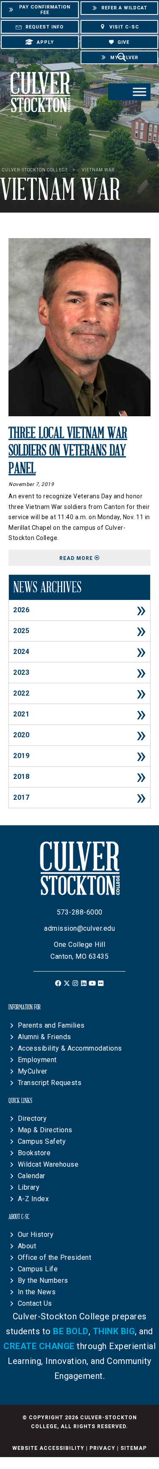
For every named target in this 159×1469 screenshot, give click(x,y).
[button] (58, 983)
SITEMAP (133, 1448)
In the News (37, 1292)
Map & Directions (45, 1130)
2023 (21, 672)
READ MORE (105, 558)
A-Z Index (33, 1199)
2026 (21, 610)
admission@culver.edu (79, 928)
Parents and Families (51, 1025)
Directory (32, 1118)
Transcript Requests (50, 1083)
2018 (21, 777)
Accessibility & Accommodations (70, 1048)
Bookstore (34, 1153)
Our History (36, 1234)
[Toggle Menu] (139, 92)
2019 (21, 756)
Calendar (31, 1176)
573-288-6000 (80, 912)
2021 (21, 714)
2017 (21, 797)
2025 (21, 631)
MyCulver (32, 1071)
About (27, 1246)
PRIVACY (102, 1448)
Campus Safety (42, 1141)
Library (29, 1187)
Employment (37, 1060)
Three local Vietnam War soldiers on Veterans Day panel (67, 451)
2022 (21, 693)
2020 (21, 735)
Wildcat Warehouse (48, 1164)
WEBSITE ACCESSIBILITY (48, 1448)
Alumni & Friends (44, 1037)
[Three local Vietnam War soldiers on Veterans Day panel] (79, 327)
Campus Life (38, 1269)
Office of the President (55, 1257)
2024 (21, 652)
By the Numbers (43, 1280)
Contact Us (35, 1303)
